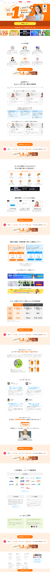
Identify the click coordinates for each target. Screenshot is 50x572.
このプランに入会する (12, 259)
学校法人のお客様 (37, 561)
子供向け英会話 (18, 558)
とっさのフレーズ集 (26, 565)
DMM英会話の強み (11, 557)
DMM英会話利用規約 (18, 564)
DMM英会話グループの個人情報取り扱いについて (20, 565)
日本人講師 (10, 558)
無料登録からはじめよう (25, 144)
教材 (16, 2)
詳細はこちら (25, 55)
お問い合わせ (25, 566)
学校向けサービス (15, 506)
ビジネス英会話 (20, 2)
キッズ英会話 (24, 2)
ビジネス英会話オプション (19, 559)
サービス (32, 2)
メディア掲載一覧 (18, 567)
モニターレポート (10, 559)
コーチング (28, 2)
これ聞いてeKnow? (18, 560)
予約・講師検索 (13, 2)
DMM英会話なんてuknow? (11, 565)
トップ (2, 2)
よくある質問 (25, 564)
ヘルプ (35, 2)
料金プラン (9, 2)
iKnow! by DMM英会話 (11, 564)
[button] (24, 105)
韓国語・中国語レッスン (19, 557)
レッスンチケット (26, 559)
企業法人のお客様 (37, 559)
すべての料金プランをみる (25, 265)
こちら (15, 524)
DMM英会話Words (11, 566)
